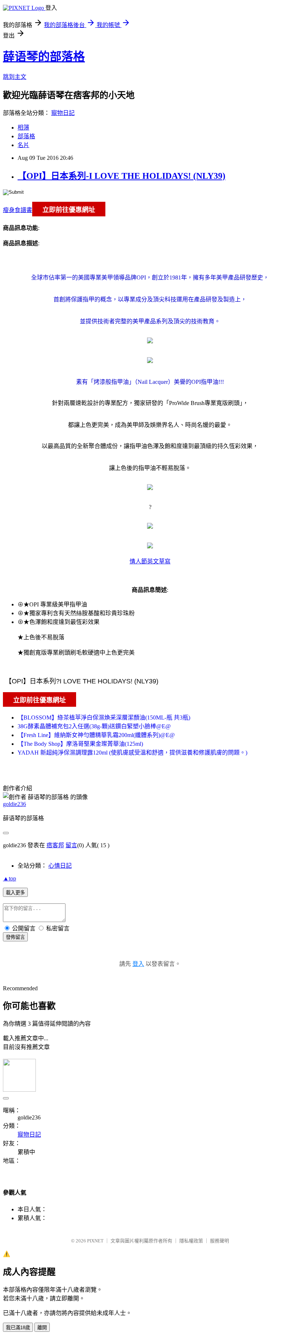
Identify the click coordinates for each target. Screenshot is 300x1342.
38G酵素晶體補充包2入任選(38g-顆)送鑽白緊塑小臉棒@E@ (94, 726)
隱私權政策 (191, 1240)
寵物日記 (63, 113)
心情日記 (60, 866)
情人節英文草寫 (150, 561)
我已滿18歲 (18, 1327)
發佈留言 (15, 937)
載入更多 (15, 892)
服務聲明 (219, 1240)
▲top (9, 878)
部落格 (26, 136)
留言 (71, 845)
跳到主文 (14, 77)
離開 (42, 1327)
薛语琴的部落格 (44, 56)
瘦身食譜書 (17, 210)
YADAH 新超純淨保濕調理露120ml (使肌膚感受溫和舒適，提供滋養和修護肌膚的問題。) (132, 752)
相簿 (23, 127)
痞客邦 (55, 845)
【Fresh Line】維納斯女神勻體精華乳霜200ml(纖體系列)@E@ (96, 735)
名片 (23, 145)
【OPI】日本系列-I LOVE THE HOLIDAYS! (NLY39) (121, 176)
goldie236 (14, 804)
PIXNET (95, 1240)
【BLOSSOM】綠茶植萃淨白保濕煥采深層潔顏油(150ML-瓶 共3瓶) (104, 717)
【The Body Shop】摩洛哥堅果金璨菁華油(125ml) (80, 744)
